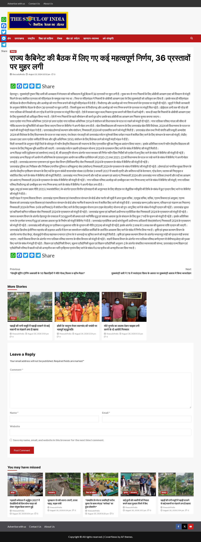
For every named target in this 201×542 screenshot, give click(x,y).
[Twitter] (4, 32)
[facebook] (178, 526)
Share (48, 86)
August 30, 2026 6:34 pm (60, 510)
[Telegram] (4, 45)
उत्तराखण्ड (19, 38)
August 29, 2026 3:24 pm (85, 334)
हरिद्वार (13, 492)
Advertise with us (16, 3)
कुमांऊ (126, 492)
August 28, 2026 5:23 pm (132, 334)
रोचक (59, 38)
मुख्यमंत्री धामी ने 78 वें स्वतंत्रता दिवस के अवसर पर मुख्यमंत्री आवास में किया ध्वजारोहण (151, 271)
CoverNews (110, 536)
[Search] (192, 38)
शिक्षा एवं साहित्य (46, 38)
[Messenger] (4, 38)
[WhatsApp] (4, 19)
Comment (16, 369)
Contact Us (34, 3)
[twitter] (184, 526)
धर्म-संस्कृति (108, 38)
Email (106, 412)
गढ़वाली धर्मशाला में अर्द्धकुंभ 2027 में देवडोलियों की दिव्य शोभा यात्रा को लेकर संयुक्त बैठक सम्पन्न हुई (25, 503)
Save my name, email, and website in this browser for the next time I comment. (58, 440)
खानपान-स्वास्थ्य (91, 38)
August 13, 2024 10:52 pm (39, 74)
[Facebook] (4, 26)
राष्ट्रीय (31, 38)
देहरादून (13, 51)
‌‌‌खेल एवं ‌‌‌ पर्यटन (72, 38)
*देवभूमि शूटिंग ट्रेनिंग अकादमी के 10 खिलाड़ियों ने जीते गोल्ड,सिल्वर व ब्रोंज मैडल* (47, 271)
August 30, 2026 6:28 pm (98, 514)
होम (9, 38)
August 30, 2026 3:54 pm (38, 334)
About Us (48, 3)
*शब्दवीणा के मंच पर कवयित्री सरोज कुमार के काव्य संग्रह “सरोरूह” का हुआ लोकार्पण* (100, 503)
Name (14, 412)
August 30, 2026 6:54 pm (22, 514)
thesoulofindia (19, 74)
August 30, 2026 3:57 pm (135, 510)
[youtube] (190, 526)
